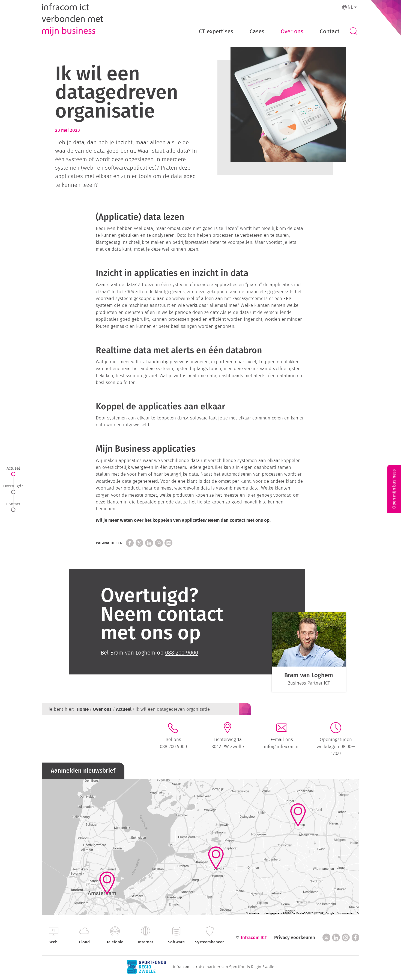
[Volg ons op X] (326, 937)
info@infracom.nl (282, 746)
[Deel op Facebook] (130, 543)
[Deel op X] (139, 543)
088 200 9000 (173, 746)
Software (176, 942)
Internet (145, 942)
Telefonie (114, 942)
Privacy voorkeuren (294, 937)
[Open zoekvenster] (353, 31)
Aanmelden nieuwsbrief (83, 770)
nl (350, 7)
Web (53, 942)
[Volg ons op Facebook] (356, 937)
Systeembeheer (209, 942)
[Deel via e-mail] (168, 543)
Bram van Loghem (308, 675)
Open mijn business (394, 489)
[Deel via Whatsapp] (159, 543)
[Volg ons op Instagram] (346, 937)
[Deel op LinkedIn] (149, 543)
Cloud (84, 942)
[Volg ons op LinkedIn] (336, 937)
